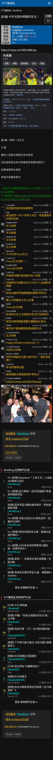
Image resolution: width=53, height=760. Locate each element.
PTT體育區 (6, 10)
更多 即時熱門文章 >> (26, 702)
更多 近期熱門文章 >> (26, 587)
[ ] (14, 484)
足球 (19, 433)
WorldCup (17, 10)
